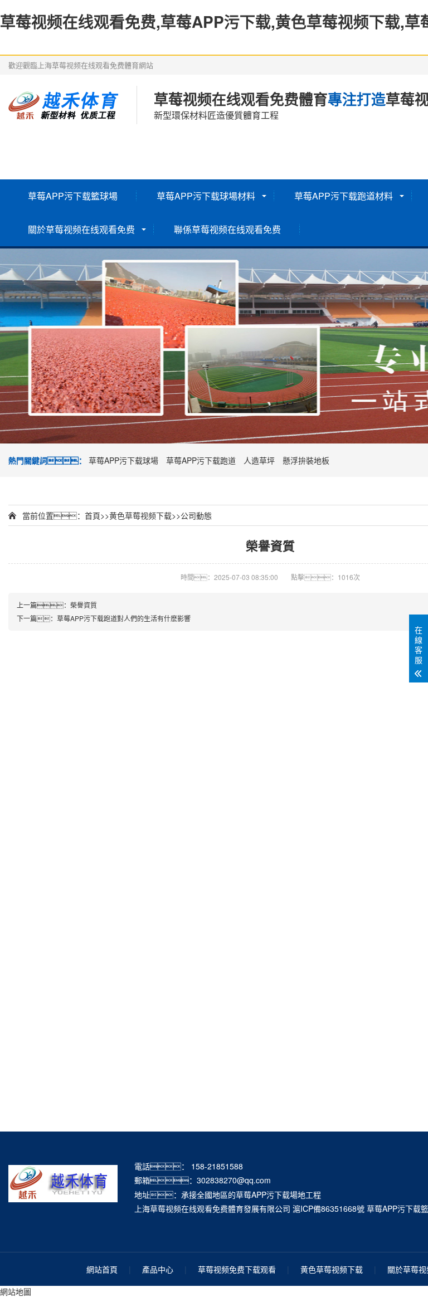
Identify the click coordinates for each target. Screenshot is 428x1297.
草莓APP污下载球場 (123, 460)
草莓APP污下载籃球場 (73, 195)
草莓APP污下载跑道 (201, 460)
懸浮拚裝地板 (306, 460)
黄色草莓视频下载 (140, 515)
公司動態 (196, 515)
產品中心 (157, 1269)
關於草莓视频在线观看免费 (81, 229)
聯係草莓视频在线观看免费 (227, 229)
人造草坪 (259, 460)
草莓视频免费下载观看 (237, 1269)
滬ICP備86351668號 (328, 1208)
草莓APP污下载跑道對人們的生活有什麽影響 (124, 618)
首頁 (92, 515)
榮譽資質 (83, 605)
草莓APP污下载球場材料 (206, 195)
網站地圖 (15, 1291)
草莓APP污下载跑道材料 (343, 195)
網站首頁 (102, 1269)
